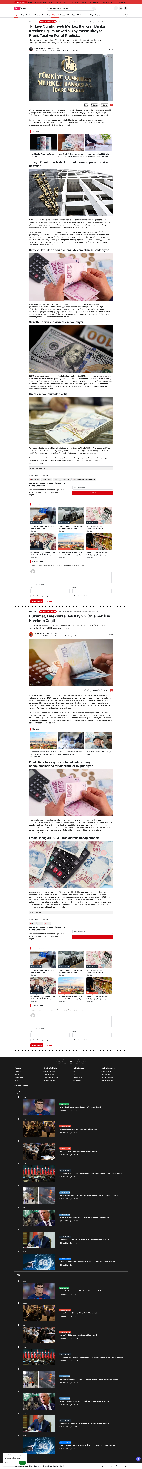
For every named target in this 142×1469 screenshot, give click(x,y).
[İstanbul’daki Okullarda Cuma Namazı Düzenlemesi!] (71, 1150)
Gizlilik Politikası (8, 1463)
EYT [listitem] (40, 923)
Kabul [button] (22, 1463)
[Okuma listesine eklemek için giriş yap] (111, 105)
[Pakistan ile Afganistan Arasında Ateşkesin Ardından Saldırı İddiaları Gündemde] (71, 1194)
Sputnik (39, 912)
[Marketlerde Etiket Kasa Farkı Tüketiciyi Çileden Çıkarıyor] (99, 545)
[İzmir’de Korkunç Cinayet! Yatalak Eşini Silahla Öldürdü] (71, 1128)
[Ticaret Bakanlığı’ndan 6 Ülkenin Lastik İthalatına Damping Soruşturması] (71, 519)
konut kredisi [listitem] (47, 479)
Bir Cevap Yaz (37, 562)
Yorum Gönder (37, 601)
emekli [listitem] (32, 923)
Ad (31, 587)
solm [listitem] (56, 479)
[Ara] (116, 8)
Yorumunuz (40, 570)
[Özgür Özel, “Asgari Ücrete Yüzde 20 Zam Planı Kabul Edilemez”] (43, 545)
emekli (55, 700)
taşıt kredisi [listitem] (65, 479)
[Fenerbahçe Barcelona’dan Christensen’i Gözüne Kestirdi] (71, 1102)
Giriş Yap (50, 601)
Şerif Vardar (38, 48)
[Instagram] (58, 1061)
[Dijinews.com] (21, 8)
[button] (121, 8)
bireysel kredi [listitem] (34, 479)
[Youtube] (71, 1061)
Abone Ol (93, 493)
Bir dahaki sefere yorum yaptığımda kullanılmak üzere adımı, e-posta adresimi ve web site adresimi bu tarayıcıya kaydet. (65, 596)
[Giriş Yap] (126, 8)
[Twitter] (64, 1061)
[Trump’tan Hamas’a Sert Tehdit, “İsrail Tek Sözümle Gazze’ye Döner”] (71, 1216)
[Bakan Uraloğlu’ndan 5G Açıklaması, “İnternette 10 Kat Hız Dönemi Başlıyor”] (71, 1260)
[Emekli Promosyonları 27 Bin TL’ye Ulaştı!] (98, 745)
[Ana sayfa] (16, 14)
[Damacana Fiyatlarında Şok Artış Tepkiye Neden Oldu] (43, 519)
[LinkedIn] (83, 1061)
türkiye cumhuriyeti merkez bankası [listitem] (84, 479)
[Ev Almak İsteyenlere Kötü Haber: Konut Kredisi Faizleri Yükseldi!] (98, 146)
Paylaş (126, 1466)
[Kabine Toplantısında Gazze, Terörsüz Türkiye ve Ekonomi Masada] (71, 1238)
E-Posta (75, 587)
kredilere (51, 448)
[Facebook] (77, 1061)
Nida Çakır (38, 633)
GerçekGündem (40, 468)
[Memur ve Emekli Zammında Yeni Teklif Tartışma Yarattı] (71, 745)
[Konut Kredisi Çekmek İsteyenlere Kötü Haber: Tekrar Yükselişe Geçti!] (71, 146)
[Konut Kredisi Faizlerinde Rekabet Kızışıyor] (43, 146)
